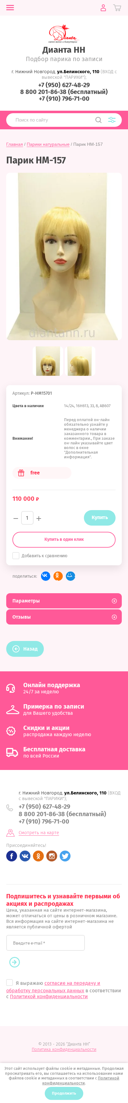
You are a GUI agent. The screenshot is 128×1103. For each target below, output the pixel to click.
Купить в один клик (64, 539)
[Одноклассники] (58, 576)
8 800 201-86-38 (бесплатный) (64, 92)
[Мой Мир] (70, 576)
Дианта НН (64, 50)
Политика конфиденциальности (64, 1049)
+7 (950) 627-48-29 (64, 85)
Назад (30, 649)
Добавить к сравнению (44, 555)
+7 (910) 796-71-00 (64, 98)
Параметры (26, 601)
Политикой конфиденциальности (49, 996)
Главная (14, 144)
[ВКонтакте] (45, 576)
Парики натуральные (48, 144)
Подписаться (17, 962)
